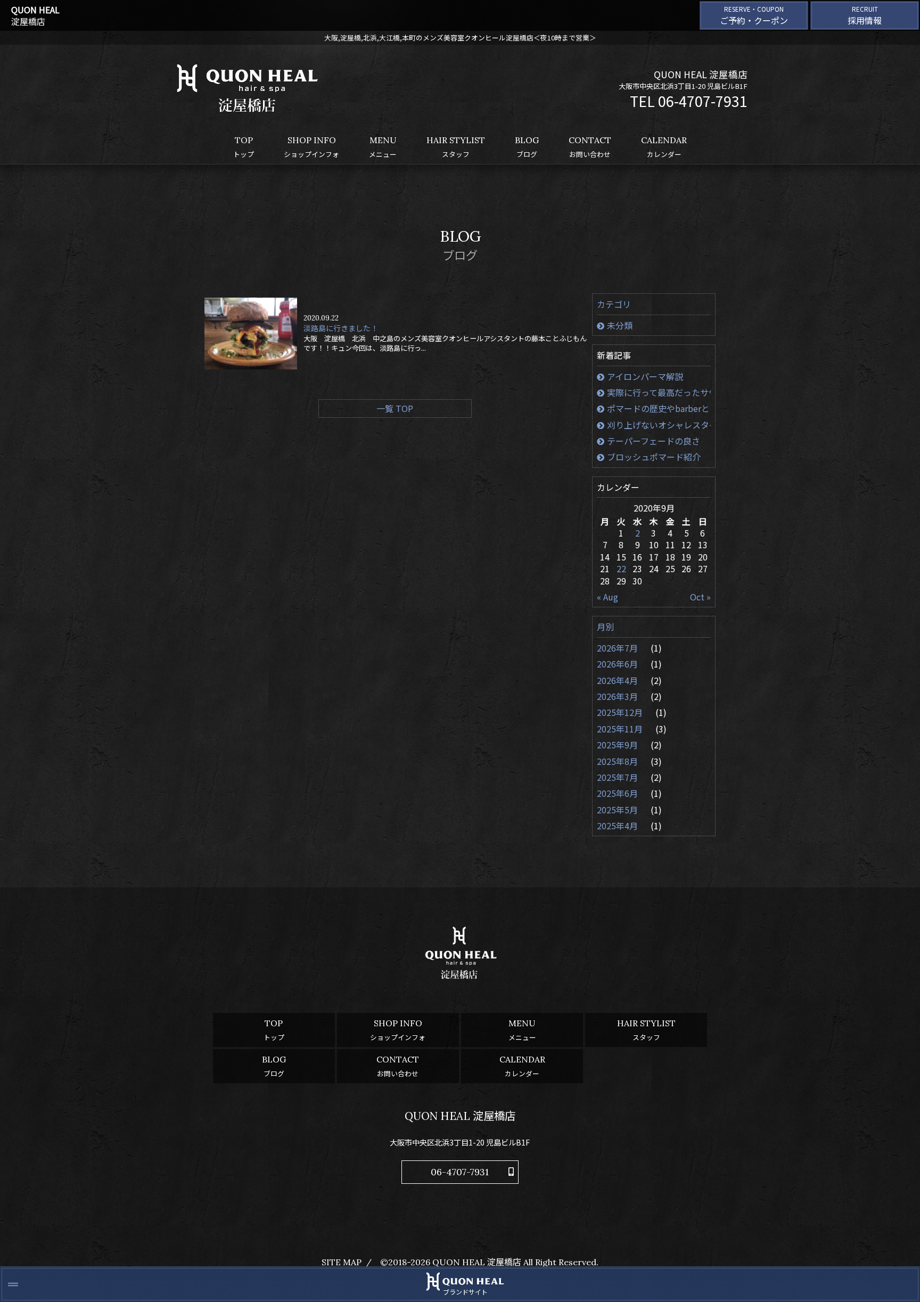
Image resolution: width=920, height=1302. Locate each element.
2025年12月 (621, 712)
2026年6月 (618, 663)
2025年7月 (618, 777)
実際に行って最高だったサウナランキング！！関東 (659, 392)
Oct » (700, 597)
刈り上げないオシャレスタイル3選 (659, 425)
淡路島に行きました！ (340, 328)
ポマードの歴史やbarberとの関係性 (659, 408)
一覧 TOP (394, 408)
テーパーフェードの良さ (653, 441)
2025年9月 (618, 744)
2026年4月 (618, 680)
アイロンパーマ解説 (645, 376)
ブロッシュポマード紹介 (654, 457)
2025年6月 (618, 793)
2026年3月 (618, 696)
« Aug (607, 597)
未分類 (619, 325)
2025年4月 (618, 825)
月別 (605, 626)
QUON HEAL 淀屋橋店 (476, 1262)
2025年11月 (621, 728)
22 (621, 568)
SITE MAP (342, 1262)
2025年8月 (618, 761)
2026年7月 (618, 647)
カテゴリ (614, 304)
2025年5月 (618, 809)
